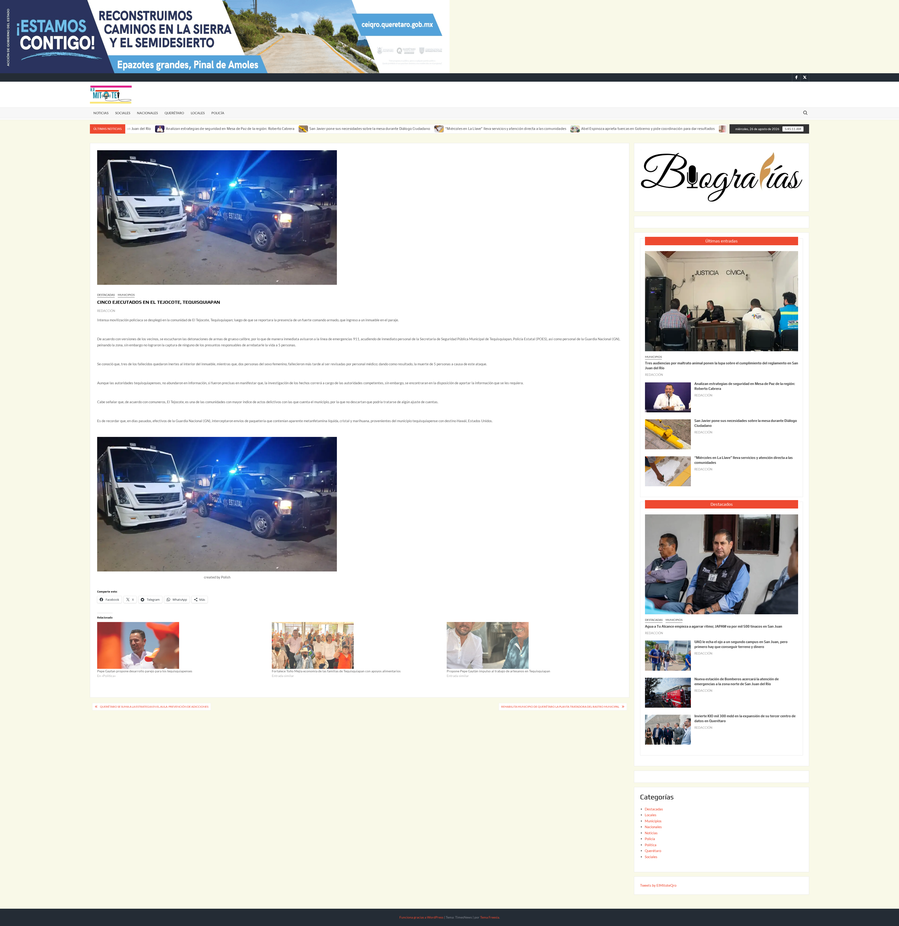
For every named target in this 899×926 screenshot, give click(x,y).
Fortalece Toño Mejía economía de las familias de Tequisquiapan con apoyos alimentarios (336, 671)
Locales (198, 113)
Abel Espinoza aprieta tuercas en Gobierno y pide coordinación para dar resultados (580, 129)
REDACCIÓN (106, 311)
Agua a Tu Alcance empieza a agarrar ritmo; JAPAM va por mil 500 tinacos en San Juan (713, 626)
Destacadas (106, 294)
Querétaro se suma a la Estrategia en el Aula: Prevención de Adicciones (154, 706)
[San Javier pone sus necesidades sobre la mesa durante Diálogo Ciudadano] (236, 128)
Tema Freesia (489, 917)
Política (650, 845)
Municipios (126, 294)
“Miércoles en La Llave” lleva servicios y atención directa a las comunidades (438, 129)
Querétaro (174, 113)
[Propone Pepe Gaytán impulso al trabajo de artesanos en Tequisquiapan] (532, 645)
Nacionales (147, 113)
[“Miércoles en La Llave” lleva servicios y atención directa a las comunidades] (372, 128)
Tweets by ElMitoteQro (658, 885)
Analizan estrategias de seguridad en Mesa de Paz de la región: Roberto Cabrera (163, 129)
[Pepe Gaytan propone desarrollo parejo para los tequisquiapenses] (182, 645)
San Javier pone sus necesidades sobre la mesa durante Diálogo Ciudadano (302, 129)
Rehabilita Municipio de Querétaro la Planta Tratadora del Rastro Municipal (560, 706)
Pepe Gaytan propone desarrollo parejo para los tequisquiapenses (144, 671)
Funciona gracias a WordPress (421, 917)
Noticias (100, 113)
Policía (217, 113)
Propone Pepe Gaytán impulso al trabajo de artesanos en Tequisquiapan (498, 671)
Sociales (122, 113)
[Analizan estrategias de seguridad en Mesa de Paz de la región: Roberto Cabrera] (668, 397)
